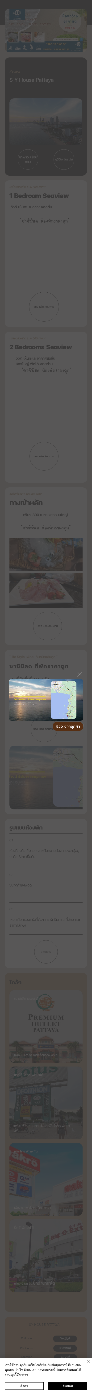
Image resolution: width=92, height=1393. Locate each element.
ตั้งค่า (24, 1385)
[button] (75, 715)
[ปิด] (85, 1364)
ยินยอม (68, 1385)
